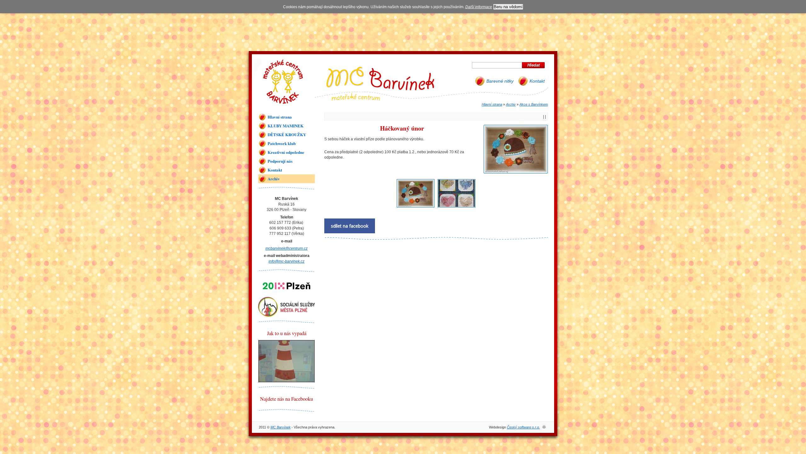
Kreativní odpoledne (286, 152)
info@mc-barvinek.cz (286, 261)
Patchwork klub (282, 143)
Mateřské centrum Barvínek (283, 82)
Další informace (478, 7)
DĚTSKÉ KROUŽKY (287, 134)
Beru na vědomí (508, 6)
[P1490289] (456, 208)
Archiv (511, 104)
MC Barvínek (280, 427)
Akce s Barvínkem (533, 104)
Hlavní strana (492, 104)
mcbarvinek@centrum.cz (286, 248)
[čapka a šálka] (415, 208)
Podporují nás (280, 161)
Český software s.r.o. (523, 427)
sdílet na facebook (349, 226)
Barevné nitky (500, 81)
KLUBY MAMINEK (286, 126)
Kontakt (537, 81)
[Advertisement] (403, 30)
